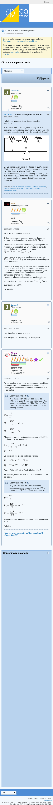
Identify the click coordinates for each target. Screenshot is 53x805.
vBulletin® (48, 800)
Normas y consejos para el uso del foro (20, 41)
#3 (48, 329)
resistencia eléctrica (24, 188)
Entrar (47, 2)
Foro (8, 31)
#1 (48, 114)
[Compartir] (48, 108)
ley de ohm (42, 187)
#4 (48, 379)
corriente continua (31, 187)
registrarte (14, 52)
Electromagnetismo (27, 31)
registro (6, 54)
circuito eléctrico (18, 187)
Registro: (15, 106)
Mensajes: (15, 108)
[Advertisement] (26, 671)
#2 (48, 229)
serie (14, 190)
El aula (15, 31)
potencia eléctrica (10, 188)
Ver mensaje (28, 396)
